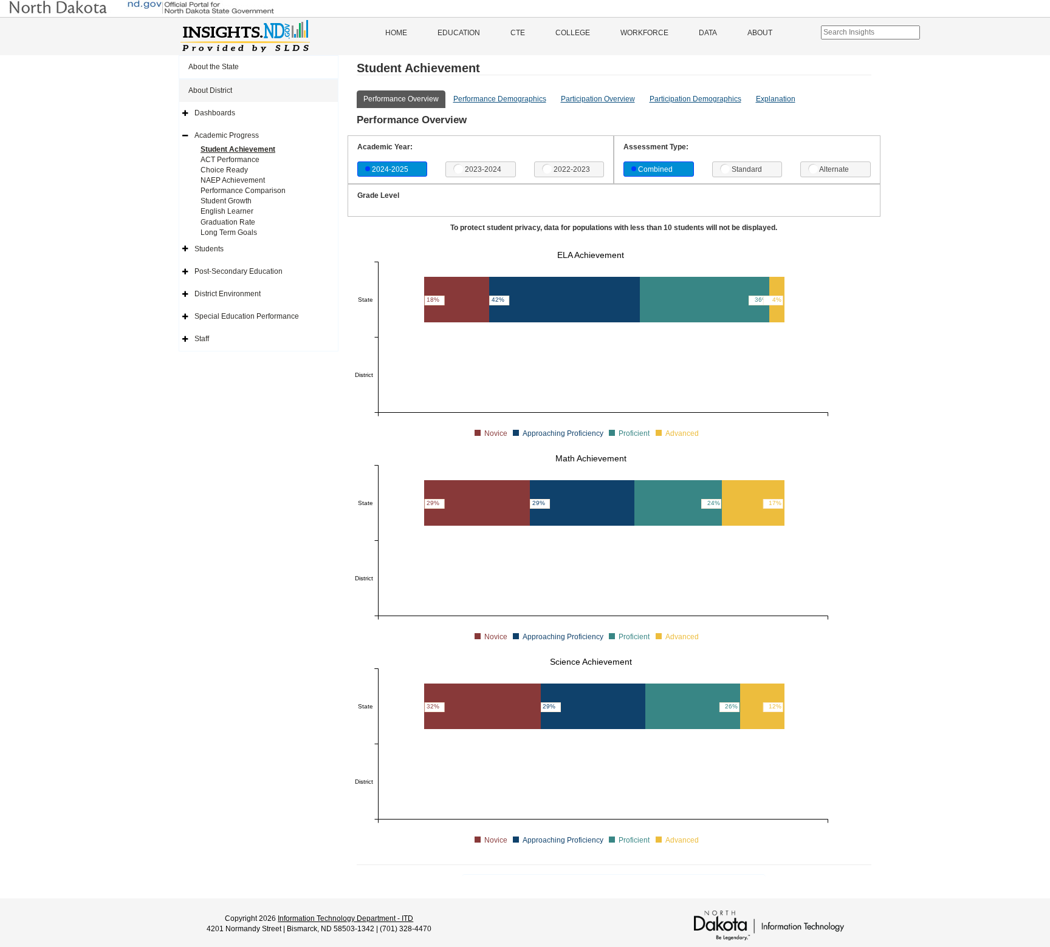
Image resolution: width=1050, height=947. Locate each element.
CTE (517, 33)
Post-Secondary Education (238, 271)
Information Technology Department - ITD (345, 918)
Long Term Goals (229, 232)
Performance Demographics (499, 99)
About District (210, 90)
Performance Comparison (243, 190)
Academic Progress (226, 135)
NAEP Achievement (233, 180)
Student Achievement (238, 149)
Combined (655, 169)
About (759, 33)
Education (458, 33)
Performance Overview (401, 99)
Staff (201, 338)
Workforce (644, 33)
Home (396, 33)
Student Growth (226, 201)
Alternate (834, 169)
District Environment (227, 294)
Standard (747, 169)
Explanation (775, 99)
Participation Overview (598, 99)
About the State (213, 67)
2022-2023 (572, 169)
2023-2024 (483, 169)
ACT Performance (230, 159)
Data (708, 33)
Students (209, 249)
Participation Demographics (695, 99)
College (572, 33)
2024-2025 (390, 169)
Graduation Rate (228, 222)
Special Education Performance (246, 316)
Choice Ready (224, 170)
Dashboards (214, 113)
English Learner (227, 211)
